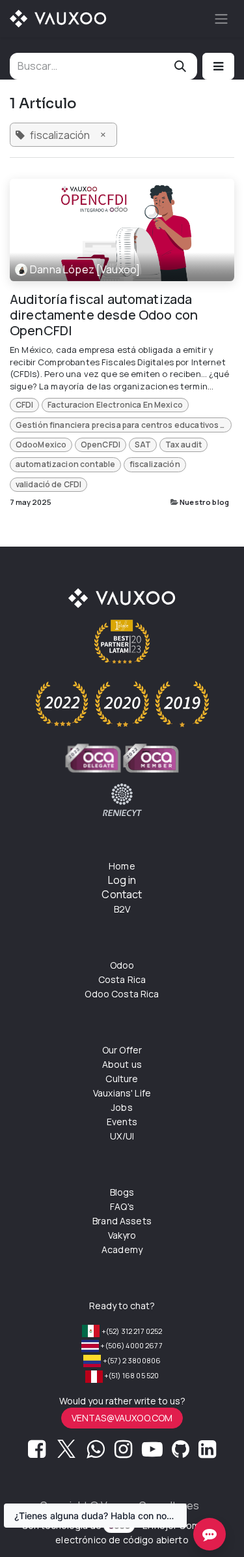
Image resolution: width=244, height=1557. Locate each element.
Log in (122, 880)
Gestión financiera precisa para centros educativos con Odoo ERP (124, 425)
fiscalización (154, 464)
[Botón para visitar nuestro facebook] (37, 1452)
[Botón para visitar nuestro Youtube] (152, 1452)
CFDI (25, 404)
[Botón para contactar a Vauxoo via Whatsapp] (95, 1452)
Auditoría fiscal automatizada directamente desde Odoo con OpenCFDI (104, 315)
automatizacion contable (65, 464)
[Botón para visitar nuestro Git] (180, 1452)
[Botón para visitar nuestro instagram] (123, 1452)
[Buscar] (180, 66)
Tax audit (183, 444)
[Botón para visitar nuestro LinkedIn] (207, 1452)
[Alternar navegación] (221, 18)
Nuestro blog (204, 502)
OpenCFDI (100, 444)
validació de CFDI (49, 484)
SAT (143, 444)
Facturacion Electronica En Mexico (115, 404)
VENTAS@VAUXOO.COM (122, 1418)
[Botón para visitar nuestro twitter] (66, 1452)
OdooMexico (41, 444)
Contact (122, 894)
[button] (218, 66)
